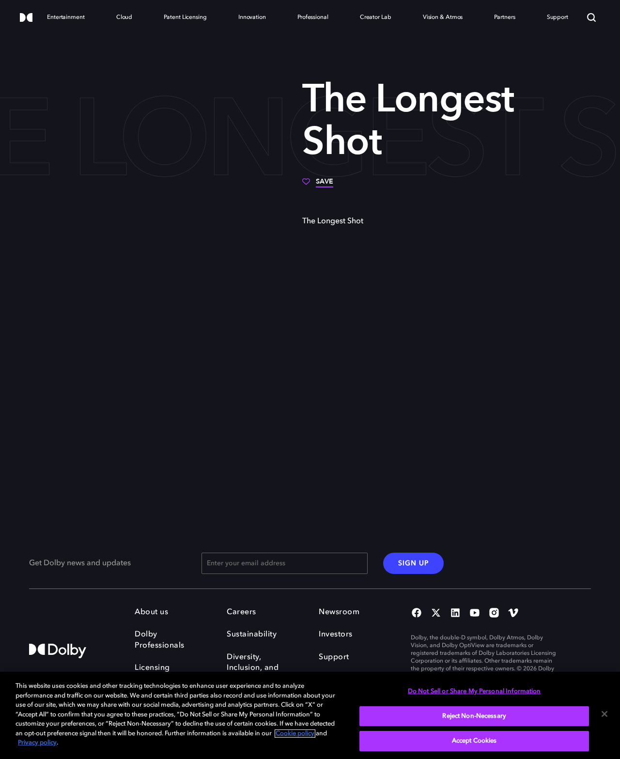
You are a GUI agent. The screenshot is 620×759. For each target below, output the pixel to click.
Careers (241, 612)
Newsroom (339, 612)
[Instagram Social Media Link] (494, 613)
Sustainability (252, 634)
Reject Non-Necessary (474, 716)
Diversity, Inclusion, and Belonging (253, 668)
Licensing (152, 668)
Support (334, 657)
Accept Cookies (474, 741)
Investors (336, 634)
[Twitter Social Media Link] (436, 613)
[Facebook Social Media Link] (416, 613)
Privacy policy (37, 743)
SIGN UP (413, 563)
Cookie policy (295, 733)
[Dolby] (26, 18)
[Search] (591, 17)
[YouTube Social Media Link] (474, 613)
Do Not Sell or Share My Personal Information (474, 691)
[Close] (604, 714)
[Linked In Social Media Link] (455, 613)
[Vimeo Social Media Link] (513, 613)
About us (151, 612)
